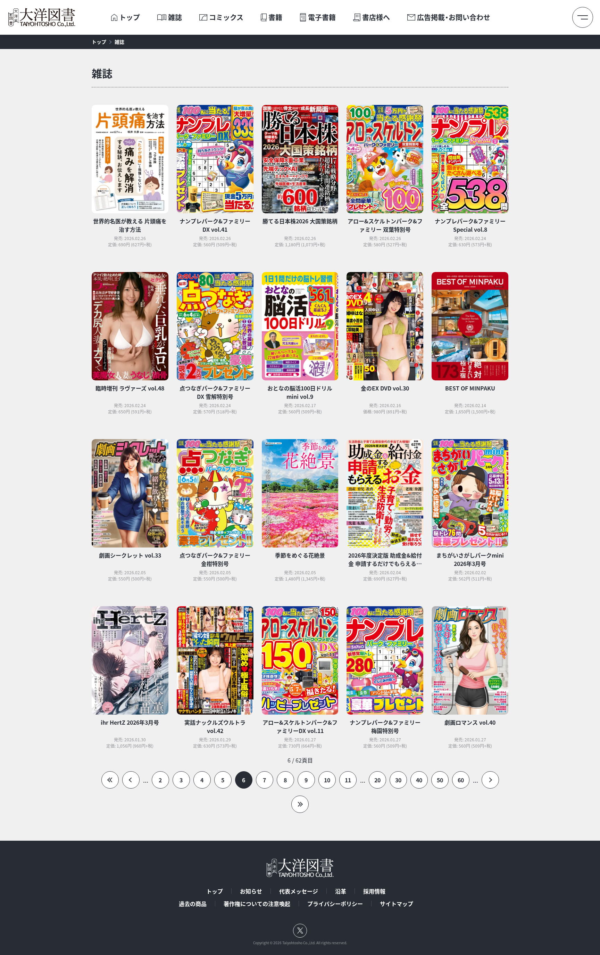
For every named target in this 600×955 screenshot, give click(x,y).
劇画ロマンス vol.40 (469, 722)
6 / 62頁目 (300, 760)
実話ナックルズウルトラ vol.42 (214, 726)
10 (327, 780)
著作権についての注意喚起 (257, 903)
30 (398, 780)
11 (348, 780)
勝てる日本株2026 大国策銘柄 (300, 221)
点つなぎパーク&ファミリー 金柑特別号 (215, 559)
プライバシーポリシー (335, 903)
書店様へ (376, 17)
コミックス (226, 17)
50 (440, 780)
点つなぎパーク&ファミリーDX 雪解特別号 (215, 392)
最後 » (300, 804)
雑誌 (175, 17)
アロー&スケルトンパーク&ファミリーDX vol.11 (300, 726)
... (145, 780)
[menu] (582, 17)
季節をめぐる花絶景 (300, 555)
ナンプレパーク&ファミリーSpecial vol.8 (470, 225)
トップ (129, 17)
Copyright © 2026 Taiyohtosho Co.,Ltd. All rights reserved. (300, 943)
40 (419, 780)
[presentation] (114, 17)
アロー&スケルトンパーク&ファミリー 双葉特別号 (385, 225)
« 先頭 (110, 780)
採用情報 (374, 891)
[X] (300, 931)
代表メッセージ (298, 891)
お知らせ (251, 891)
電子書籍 (322, 17)
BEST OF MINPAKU (470, 388)
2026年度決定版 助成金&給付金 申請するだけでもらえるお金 (385, 563)
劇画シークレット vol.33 (130, 555)
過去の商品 (193, 903)
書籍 (275, 17)
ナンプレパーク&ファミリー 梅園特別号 (385, 726)
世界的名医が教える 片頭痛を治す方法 (130, 225)
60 (461, 780)
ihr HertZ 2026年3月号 (130, 722)
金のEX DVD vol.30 (385, 388)
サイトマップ (396, 903)
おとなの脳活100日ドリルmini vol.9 (299, 392)
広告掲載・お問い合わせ (453, 17)
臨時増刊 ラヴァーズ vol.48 (129, 388)
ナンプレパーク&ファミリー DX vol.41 (215, 225)
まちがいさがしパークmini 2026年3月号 (470, 559)
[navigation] (300, 784)
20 (377, 780)
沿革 (340, 891)
